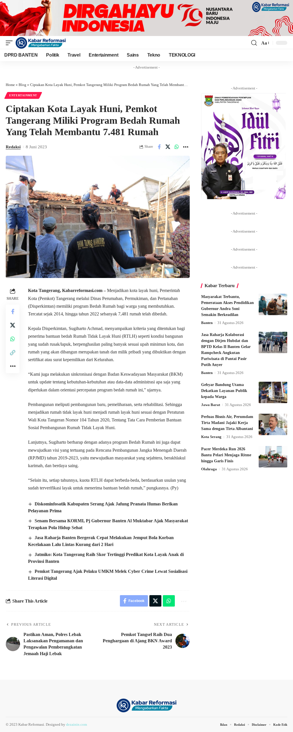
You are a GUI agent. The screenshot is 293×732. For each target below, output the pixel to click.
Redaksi (13, 147)
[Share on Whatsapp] (177, 146)
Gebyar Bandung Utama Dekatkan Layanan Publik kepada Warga (224, 391)
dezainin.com (76, 724)
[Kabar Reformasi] (40, 43)
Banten (207, 323)
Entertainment (23, 95)
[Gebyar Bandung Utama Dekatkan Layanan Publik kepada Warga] (273, 392)
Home (10, 85)
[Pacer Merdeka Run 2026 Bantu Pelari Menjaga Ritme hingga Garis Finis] (273, 456)
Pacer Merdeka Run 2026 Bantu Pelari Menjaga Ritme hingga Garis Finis (226, 455)
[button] (10, 43)
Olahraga (209, 469)
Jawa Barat (210, 405)
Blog (22, 85)
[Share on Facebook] (159, 146)
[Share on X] (168, 146)
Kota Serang (211, 437)
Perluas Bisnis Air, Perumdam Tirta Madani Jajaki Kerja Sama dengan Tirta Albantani (227, 423)
